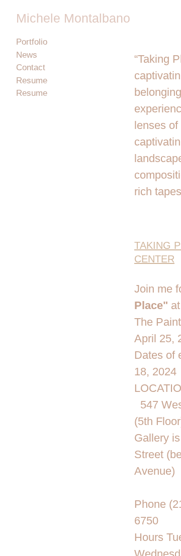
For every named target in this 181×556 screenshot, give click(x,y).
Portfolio (31, 42)
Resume (31, 80)
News (26, 55)
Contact (30, 67)
